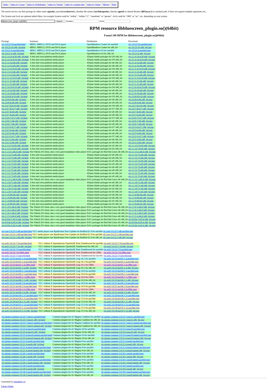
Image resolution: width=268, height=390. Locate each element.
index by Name (93, 4)
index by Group (18, 4)
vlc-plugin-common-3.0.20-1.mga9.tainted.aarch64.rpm (125, 360)
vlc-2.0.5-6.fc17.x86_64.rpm (141, 127)
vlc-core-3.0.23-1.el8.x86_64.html (17, 237)
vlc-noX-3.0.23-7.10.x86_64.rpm (118, 246)
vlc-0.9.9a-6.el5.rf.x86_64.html (15, 222)
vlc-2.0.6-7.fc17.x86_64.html (14, 118)
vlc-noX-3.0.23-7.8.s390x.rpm (117, 252)
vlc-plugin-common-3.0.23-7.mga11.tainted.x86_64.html (27, 326)
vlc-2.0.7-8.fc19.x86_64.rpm (141, 106)
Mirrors (106, 4)
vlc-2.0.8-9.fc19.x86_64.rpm (141, 96)
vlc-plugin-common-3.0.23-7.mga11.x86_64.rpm (122, 320)
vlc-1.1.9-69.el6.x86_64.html (14, 195)
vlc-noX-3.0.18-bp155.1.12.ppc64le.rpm (121, 308)
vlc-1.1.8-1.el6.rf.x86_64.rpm (141, 210)
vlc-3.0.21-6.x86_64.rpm (139, 53)
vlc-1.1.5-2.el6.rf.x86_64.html (15, 216)
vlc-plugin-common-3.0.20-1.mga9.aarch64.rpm (122, 353)
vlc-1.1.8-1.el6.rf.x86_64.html (15, 210)
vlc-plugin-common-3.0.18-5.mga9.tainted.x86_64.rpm (125, 375)
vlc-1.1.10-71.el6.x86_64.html (15, 182)
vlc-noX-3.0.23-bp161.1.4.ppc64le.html (19, 262)
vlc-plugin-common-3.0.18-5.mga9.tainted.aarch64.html (26, 372)
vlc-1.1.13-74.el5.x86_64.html (15, 145)
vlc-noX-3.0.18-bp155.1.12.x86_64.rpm (121, 311)
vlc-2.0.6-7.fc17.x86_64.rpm (141, 118)
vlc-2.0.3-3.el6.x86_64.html (14, 139)
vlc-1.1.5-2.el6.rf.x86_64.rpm (141, 216)
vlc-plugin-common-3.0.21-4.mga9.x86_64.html (23, 344)
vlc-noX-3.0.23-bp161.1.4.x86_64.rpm (121, 268)
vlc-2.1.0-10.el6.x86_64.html (14, 90)
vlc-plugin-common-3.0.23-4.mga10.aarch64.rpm (123, 329)
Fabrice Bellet (7, 386)
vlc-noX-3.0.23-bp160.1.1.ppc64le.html (19, 274)
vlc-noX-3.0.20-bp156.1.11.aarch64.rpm (121, 295)
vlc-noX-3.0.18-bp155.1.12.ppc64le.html (20, 308)
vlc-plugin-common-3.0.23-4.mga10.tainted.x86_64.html (27, 338)
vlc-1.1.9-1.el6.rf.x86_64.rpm (141, 207)
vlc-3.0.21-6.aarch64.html (13, 50)
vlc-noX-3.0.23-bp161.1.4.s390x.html (18, 265)
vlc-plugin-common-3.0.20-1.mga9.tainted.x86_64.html (26, 363)
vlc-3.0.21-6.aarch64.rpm (139, 50)
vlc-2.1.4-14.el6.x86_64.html (14, 63)
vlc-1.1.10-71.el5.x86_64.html (15, 188)
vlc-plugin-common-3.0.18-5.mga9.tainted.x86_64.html (26, 375)
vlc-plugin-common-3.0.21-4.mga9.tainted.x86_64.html (26, 350)
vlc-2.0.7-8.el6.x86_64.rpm (140, 112)
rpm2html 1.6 (19, 382)
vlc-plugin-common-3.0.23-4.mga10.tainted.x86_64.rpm (126, 338)
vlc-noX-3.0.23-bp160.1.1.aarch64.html (19, 271)
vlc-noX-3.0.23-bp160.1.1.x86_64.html (19, 280)
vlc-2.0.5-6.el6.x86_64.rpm (140, 130)
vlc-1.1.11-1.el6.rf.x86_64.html (15, 179)
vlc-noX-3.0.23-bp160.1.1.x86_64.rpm (121, 280)
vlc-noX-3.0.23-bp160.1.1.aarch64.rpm (121, 271)
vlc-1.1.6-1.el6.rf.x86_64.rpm (141, 213)
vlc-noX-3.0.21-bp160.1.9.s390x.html (18, 289)
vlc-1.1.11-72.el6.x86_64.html (15, 167)
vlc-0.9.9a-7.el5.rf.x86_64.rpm (141, 219)
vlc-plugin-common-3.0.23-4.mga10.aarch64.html (24, 329)
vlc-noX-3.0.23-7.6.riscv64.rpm (118, 255)
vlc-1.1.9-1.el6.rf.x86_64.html (15, 207)
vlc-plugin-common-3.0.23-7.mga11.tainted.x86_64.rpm (126, 326)
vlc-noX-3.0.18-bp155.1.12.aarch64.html (20, 305)
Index (5, 4)
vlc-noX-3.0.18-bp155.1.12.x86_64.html (20, 311)
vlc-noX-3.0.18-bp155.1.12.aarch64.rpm (121, 305)
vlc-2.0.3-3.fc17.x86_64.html (14, 136)
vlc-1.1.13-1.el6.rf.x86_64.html (15, 152)
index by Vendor (55, 4)
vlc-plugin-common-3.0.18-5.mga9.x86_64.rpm (122, 369)
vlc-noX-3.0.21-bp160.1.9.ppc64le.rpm (121, 286)
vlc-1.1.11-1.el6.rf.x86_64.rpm (141, 179)
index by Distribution (36, 4)
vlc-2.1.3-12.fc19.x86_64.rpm (141, 69)
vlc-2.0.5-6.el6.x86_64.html (14, 130)
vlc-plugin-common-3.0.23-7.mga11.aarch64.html (23, 317)
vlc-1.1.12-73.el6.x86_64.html (15, 155)
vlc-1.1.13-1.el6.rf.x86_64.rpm (141, 152)
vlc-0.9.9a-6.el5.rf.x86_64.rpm (141, 222)
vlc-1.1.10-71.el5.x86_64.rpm (141, 188)
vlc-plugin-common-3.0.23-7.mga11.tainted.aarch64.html (27, 323)
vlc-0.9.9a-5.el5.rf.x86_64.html (15, 225)
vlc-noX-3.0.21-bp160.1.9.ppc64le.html (19, 286)
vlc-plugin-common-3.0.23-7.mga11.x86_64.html (23, 320)
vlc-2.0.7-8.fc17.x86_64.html (14, 109)
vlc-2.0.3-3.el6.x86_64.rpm (140, 139)
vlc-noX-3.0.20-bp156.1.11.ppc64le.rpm (121, 298)
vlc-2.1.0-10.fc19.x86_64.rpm (141, 87)
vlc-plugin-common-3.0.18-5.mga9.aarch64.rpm (122, 366)
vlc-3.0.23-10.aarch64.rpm (140, 44)
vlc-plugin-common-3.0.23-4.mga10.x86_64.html (23, 332)
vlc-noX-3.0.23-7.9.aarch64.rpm (118, 249)
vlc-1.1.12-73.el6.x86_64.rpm (141, 155)
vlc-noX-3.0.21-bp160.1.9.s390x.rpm (120, 289)
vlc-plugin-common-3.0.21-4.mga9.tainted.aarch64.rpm (125, 347)
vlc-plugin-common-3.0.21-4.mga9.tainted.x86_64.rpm (125, 350)
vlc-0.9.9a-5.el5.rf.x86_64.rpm (141, 225)
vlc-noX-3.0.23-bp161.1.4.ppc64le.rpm (121, 262)
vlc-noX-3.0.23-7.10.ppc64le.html (17, 243)
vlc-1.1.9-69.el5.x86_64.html (14, 201)
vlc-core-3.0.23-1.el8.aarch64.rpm (118, 231)
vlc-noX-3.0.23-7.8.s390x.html (15, 252)
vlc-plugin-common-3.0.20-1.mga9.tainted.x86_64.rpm (125, 363)
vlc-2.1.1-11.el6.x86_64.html (14, 81)
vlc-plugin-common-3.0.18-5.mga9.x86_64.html (23, 369)
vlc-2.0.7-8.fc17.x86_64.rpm (141, 109)
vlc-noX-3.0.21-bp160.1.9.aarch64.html (19, 283)
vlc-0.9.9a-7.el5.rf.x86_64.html (15, 219)
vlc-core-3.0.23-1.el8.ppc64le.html (17, 234)
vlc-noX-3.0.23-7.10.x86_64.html (16, 246)
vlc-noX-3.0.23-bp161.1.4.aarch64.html (19, 259)
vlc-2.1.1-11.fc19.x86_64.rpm (141, 78)
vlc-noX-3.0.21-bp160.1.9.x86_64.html (19, 292)
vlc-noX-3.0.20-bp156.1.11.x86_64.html (19, 302)
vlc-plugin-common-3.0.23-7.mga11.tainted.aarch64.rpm (126, 323)
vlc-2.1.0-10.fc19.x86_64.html (15, 87)
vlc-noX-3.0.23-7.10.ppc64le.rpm (118, 243)
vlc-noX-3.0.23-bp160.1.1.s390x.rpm (120, 277)
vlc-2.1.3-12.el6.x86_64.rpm (141, 72)
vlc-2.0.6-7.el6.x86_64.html (14, 121)
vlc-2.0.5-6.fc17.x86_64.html (14, 127)
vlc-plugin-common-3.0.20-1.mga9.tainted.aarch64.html (26, 360)
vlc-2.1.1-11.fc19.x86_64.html (15, 78)
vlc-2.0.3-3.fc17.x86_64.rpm (141, 136)
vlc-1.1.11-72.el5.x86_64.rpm (141, 173)
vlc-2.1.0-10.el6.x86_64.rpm (141, 90)
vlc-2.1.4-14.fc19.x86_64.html (15, 59)
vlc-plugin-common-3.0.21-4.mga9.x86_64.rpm (122, 344)
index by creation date (75, 4)
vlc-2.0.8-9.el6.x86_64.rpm (140, 99)
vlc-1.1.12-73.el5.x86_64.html (15, 161)
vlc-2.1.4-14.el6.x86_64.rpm (141, 63)
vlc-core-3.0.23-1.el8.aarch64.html (17, 231)
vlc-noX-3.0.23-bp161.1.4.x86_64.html (19, 268)
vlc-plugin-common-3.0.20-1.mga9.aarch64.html (23, 353)
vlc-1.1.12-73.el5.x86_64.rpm (141, 161)
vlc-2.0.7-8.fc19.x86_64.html (14, 106)
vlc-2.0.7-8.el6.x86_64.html (14, 112)
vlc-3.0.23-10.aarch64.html (13, 44)
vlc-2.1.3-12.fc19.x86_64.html (15, 69)
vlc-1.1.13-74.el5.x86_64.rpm (141, 145)
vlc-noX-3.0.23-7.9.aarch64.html (16, 249)
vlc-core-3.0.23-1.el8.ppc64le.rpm (118, 234)
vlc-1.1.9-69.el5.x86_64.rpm (141, 201)
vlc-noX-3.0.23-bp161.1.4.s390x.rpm (120, 265)
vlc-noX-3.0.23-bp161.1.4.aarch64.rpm (121, 259)
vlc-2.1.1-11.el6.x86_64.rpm (140, 81)
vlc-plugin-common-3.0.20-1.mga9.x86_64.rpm (122, 357)
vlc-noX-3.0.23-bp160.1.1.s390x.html (18, 277)
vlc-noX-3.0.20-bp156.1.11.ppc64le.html (20, 298)
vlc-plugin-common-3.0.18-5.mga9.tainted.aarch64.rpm (125, 372)
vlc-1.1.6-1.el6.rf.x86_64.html (15, 213)
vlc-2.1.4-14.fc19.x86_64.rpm (141, 59)
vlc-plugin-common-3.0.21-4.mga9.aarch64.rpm (122, 341)
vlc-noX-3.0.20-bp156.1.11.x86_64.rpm (121, 302)
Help (114, 4)
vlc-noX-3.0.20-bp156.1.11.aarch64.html (20, 295)
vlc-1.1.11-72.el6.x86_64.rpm (141, 167)
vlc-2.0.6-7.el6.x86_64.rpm (140, 121)
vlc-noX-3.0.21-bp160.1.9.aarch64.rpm (121, 283)
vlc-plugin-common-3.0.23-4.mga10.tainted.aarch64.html (27, 335)
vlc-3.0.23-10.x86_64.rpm (139, 47)
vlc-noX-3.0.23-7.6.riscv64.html (16, 255)
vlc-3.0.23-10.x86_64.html (13, 47)
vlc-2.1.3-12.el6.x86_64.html (14, 72)
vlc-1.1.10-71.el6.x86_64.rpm (141, 182)
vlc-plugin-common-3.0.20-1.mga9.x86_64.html (23, 357)
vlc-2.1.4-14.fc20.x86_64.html (15, 56)
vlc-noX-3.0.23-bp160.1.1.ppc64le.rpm (121, 274)
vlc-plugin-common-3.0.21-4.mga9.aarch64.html (23, 341)
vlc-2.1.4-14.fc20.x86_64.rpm (141, 56)
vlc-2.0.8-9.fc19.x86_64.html (14, 96)
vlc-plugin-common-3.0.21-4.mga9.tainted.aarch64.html (26, 347)
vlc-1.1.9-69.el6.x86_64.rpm (141, 195)
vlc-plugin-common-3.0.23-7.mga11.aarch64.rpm (122, 317)
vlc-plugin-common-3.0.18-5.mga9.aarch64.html (23, 366)
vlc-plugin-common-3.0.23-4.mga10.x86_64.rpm (122, 332)
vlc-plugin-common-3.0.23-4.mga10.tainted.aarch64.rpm (126, 335)
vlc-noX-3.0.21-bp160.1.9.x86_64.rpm (121, 292)
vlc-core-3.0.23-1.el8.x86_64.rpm (118, 237)
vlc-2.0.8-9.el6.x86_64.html (14, 99)
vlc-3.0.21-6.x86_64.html (13, 53)
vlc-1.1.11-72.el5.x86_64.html (15, 173)
